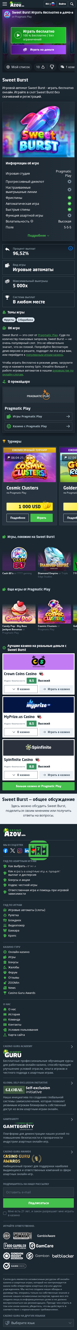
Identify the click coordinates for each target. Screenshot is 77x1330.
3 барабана (25, 320)
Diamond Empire (53, 575)
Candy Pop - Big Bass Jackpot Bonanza (14, 629)
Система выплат (24, 297)
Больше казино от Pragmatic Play (38, 786)
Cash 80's (17, 573)
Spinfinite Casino (19, 759)
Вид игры (19, 265)
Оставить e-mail (15, 1189)
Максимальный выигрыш (30, 281)
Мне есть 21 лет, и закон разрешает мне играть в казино (41, 1213)
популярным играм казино (44, 355)
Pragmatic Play (48, 335)
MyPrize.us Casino (20, 716)
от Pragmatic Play (22, 16)
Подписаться (38, 1203)
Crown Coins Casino (21, 673)
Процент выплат (24, 248)
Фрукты (9, 320)
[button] (31, 221)
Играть (41, 518)
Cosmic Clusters (49, 627)
